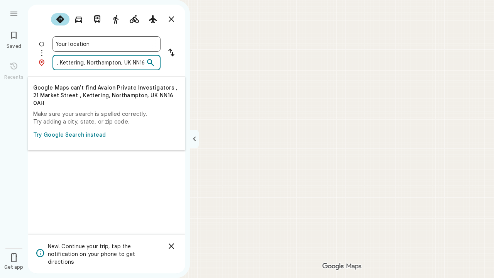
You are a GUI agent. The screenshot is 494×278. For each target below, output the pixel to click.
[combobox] (106, 44)
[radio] (60, 19)
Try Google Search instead (69, 134)
